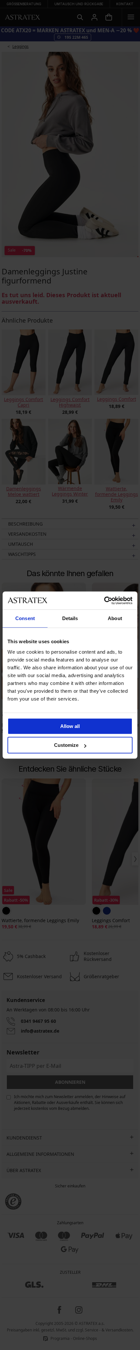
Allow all (70, 726)
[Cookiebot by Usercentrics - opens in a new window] (104, 600)
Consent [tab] (25, 618)
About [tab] (115, 618)
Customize (66, 745)
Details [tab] (70, 618)
